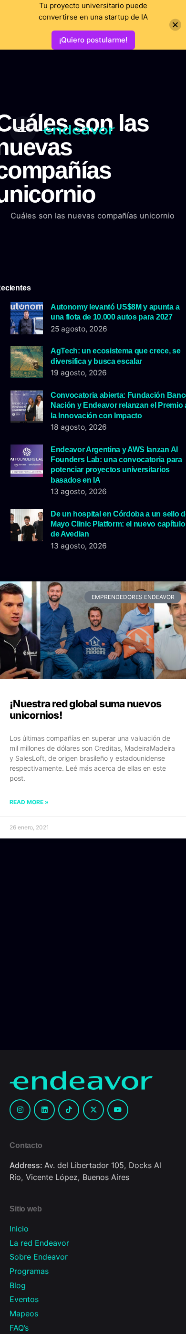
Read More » (29, 802)
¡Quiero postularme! (93, 39)
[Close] (175, 25)
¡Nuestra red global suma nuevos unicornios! (85, 709)
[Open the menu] (23, 129)
